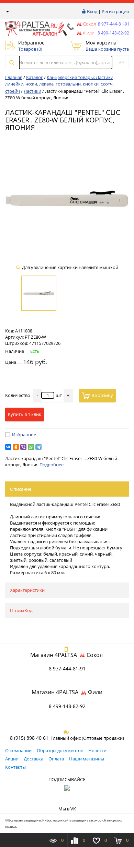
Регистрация (115, 11)
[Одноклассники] (16, 447)
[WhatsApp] (31, 447)
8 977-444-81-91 (113, 24)
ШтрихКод (21, 610)
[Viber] (23, 447)
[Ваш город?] (7, 11)
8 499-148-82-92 (67, 706)
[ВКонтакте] (8, 447)
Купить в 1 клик (24, 414)
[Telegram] (38, 447)
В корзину (102, 395)
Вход (92, 11)
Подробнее (52, 464)
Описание (20, 489)
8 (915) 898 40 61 (29, 738)
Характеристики (27, 590)
